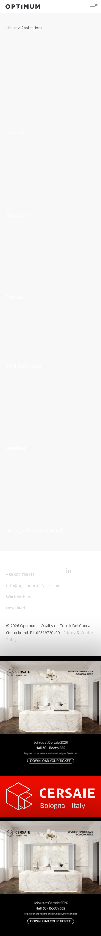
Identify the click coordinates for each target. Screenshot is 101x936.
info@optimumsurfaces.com (33, 585)
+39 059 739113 (20, 574)
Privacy (69, 632)
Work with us (18, 596)
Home (11, 27)
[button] (93, 6)
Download (15, 607)
